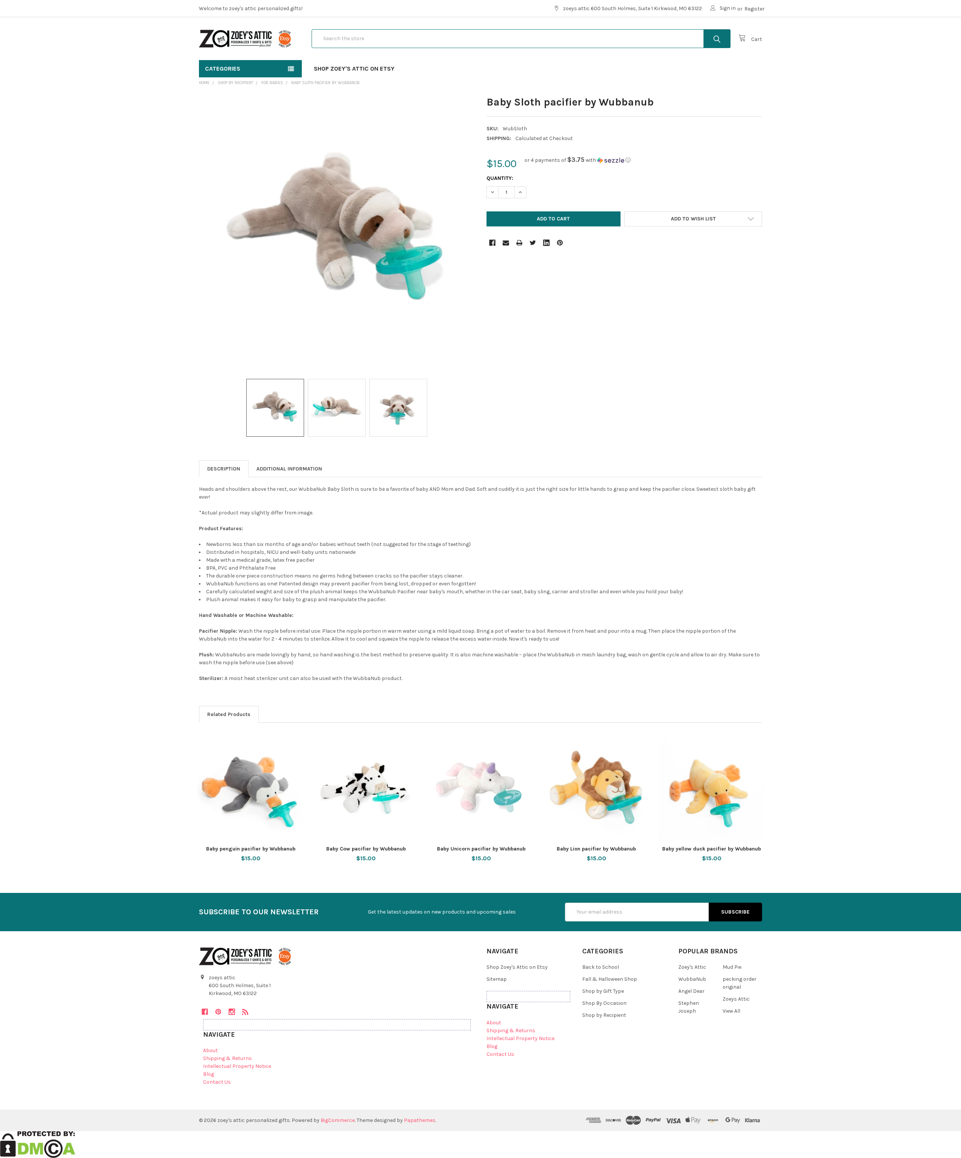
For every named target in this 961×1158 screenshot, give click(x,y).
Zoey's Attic (692, 967)
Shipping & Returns (227, 1058)
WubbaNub (692, 979)
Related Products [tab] (228, 714)
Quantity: (500, 178)
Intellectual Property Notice (237, 1066)
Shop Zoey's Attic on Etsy (354, 68)
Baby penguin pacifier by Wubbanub (250, 849)
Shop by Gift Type (603, 991)
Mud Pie (732, 967)
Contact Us (217, 1082)
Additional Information (289, 469)
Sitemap (497, 979)
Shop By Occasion (604, 1003)
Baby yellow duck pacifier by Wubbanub (711, 849)
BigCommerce (338, 1120)
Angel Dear (691, 991)
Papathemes (419, 1120)
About (210, 1050)
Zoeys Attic (736, 999)
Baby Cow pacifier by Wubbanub (366, 849)
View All (731, 1011)
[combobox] (521, 38)
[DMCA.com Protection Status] (37, 1144)
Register (754, 9)
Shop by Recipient (604, 1015)
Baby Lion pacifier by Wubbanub (596, 849)
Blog (208, 1074)
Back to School (600, 967)
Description (223, 469)
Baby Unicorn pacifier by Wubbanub (481, 849)
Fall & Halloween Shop (609, 979)
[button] (577, 160)
